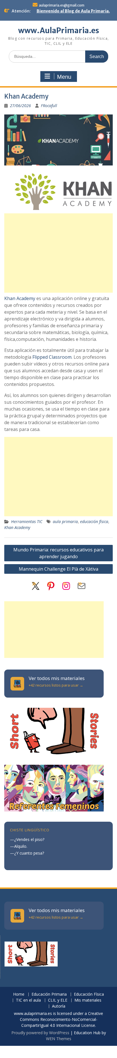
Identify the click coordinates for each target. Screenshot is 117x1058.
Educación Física (89, 994)
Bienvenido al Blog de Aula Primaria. (73, 11)
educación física (94, 521)
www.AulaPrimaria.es (58, 30)
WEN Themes (58, 1038)
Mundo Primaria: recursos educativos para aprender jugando (58, 553)
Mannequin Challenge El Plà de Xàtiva (58, 569)
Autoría (58, 1006)
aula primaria (65, 521)
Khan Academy (19, 298)
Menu (64, 77)
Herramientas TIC (26, 521)
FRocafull (49, 105)
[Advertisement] (58, 253)
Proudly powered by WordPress (40, 1032)
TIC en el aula (28, 1000)
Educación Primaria (49, 994)
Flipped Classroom (52, 357)
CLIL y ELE (57, 1000)
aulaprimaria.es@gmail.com (61, 5)
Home (18, 994)
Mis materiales (87, 1000)
